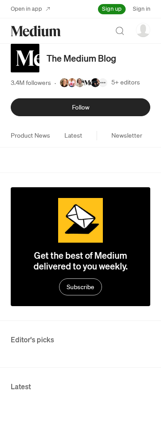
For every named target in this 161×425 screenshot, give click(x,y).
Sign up (112, 9)
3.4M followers (31, 83)
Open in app (26, 9)
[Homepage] (36, 31)
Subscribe (80, 287)
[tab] (30, 135)
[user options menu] (143, 30)
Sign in (141, 9)
